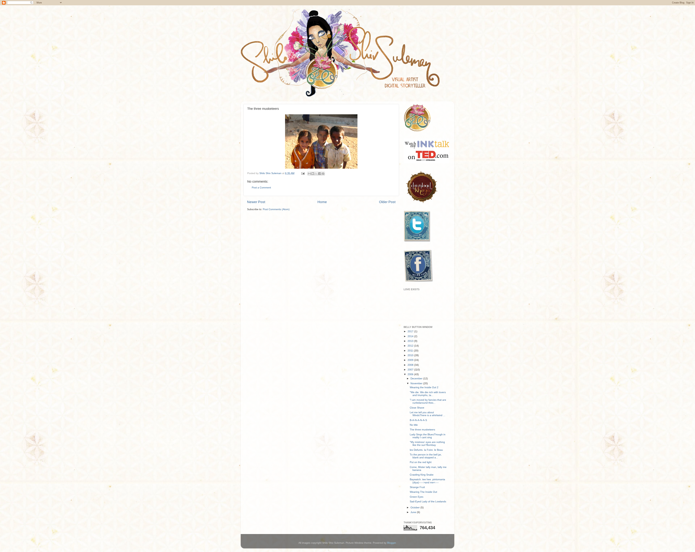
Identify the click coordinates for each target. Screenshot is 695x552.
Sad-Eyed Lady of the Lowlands (428, 501)
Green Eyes (416, 496)
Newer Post (256, 202)
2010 (411, 355)
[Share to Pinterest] (323, 173)
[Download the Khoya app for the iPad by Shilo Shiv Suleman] (421, 203)
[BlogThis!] (313, 173)
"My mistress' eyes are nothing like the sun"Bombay (427, 443)
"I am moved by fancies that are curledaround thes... (428, 401)
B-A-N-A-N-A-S (418, 420)
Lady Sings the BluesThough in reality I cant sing (427, 436)
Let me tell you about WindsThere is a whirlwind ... (427, 414)
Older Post (387, 202)
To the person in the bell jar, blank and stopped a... (426, 456)
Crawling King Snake (421, 474)
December (416, 378)
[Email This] (309, 173)
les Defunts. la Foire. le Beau (426, 450)
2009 (411, 360)
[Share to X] (316, 173)
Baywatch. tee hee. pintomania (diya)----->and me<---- (427, 481)
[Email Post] (302, 173)
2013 (411, 341)
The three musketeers (422, 429)
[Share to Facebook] (319, 173)
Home (322, 202)
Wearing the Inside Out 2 (424, 387)
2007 (411, 369)
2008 (411, 365)
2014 (411, 336)
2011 (411, 350)
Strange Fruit (417, 487)
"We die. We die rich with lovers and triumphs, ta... (428, 394)
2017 (411, 331)
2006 (411, 374)
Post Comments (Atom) (276, 209)
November (416, 383)
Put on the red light (420, 462)
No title (414, 425)
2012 (411, 345)
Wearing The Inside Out (423, 492)
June (413, 512)
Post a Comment (261, 187)
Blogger (391, 542)
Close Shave (417, 407)
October (415, 507)
